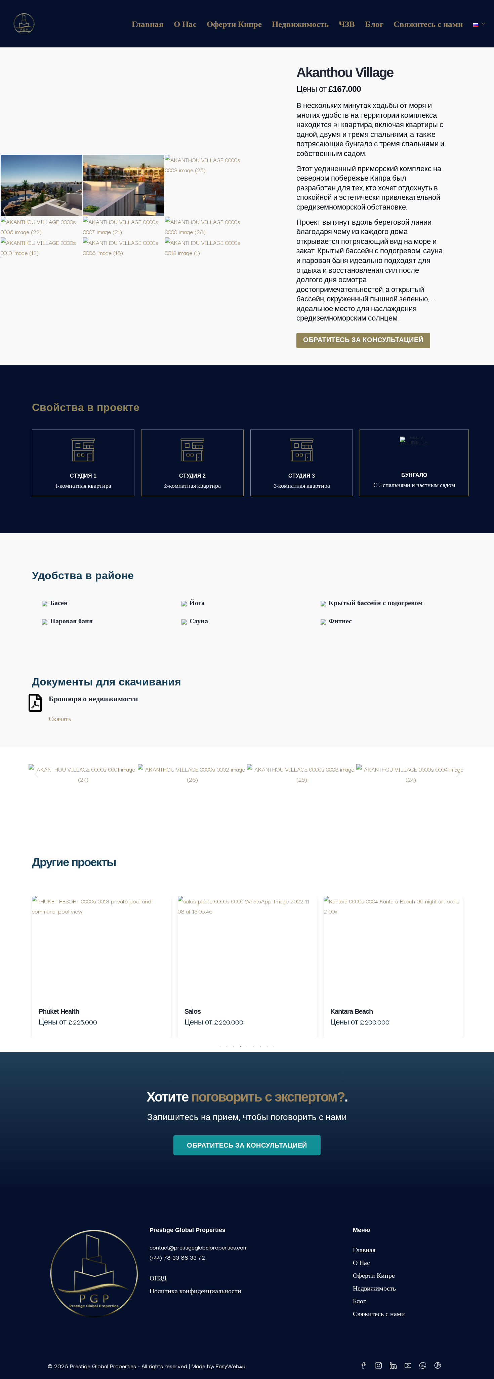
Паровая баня (71, 620)
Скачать (60, 718)
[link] (130, 948)
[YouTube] (409, 1365)
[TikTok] (439, 1365)
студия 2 (192, 476)
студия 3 (301, 476)
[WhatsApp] (424, 1365)
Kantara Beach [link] (234, 1011)
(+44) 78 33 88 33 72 (177, 1257)
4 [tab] (240, 1045)
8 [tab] (267, 1045)
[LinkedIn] (394, 1365)
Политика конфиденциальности (195, 1290)
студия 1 (83, 476)
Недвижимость (300, 23)
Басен (59, 602)
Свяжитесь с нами (428, 23)
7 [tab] (260, 1045)
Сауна (199, 620)
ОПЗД (158, 1277)
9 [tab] (274, 1045)
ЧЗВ (347, 23)
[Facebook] (365, 1365)
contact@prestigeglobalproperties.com (199, 1247)
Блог (374, 23)
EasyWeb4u (230, 1365)
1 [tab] (220, 1045)
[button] (36, 774)
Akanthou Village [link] (383, 1011)
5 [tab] (247, 1045)
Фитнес (340, 620)
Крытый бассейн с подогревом (376, 602)
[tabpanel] (130, 967)
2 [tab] (226, 1045)
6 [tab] (253, 1045)
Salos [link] (76, 1011)
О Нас (185, 23)
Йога (197, 602)
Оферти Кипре (234, 23)
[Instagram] (379, 1365)
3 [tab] (233, 1045)
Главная (148, 23)
